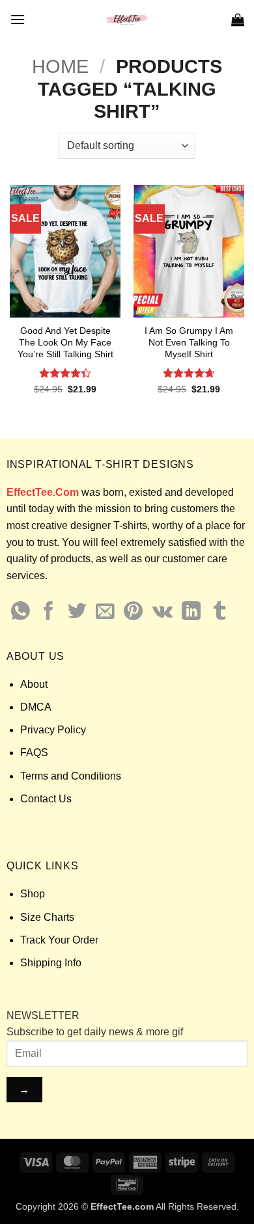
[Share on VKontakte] (162, 612)
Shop (32, 893)
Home (60, 66)
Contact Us (46, 798)
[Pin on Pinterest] (133, 612)
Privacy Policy (53, 729)
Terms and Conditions (70, 776)
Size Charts (47, 917)
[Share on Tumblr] (219, 612)
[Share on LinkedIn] (191, 612)
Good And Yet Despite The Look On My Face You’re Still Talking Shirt (65, 342)
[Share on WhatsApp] (20, 612)
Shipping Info (50, 962)
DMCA (35, 707)
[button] (17, 19)
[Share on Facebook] (48, 612)
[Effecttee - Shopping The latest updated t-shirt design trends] (127, 19)
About (34, 684)
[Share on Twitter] (77, 612)
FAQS (34, 752)
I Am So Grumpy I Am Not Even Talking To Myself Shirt (189, 342)
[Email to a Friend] (105, 612)
